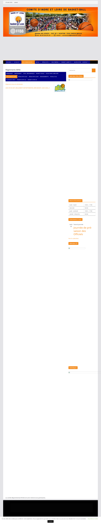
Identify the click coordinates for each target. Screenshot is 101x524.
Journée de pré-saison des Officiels (83, 231)
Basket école (40, 73)
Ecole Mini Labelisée (52, 73)
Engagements (44, 76)
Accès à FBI (77, 62)
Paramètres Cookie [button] (93, 519)
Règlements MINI (11, 76)
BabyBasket (18, 73)
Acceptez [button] (50, 521)
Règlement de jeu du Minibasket (14, 84)
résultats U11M (33, 76)
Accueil (8, 62)
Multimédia (55, 62)
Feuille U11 (53, 76)
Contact (85, 62)
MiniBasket (9, 73)
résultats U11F (22, 76)
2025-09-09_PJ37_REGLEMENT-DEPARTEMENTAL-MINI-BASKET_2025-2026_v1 (28, 88)
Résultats (45, 62)
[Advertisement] (50, 48)
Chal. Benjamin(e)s (28, 73)
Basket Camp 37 (66, 62)
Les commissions (27, 62)
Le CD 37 (16, 62)
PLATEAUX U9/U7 (10, 79)
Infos (37, 62)
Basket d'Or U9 (32, 79)
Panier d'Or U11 (21, 79)
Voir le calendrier (73, 238)
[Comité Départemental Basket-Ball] (50, 8)
